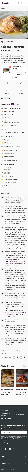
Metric (18, 104)
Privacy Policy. (4, 438)
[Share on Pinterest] (21, 357)
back (3, 8)
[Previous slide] (22, 366)
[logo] (5, 3)
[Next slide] (25, 366)
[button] (21, 3)
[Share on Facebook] (14, 357)
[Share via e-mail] (24, 357)
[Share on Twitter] (17, 357)
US (12, 104)
